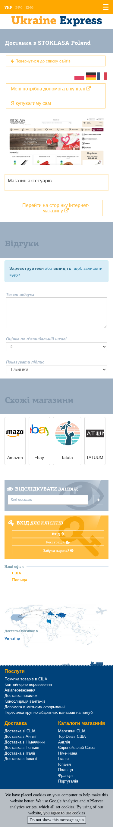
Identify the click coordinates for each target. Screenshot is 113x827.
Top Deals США (72, 736)
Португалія (68, 781)
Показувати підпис (25, 362)
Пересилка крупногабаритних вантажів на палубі (49, 712)
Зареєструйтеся (26, 268)
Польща (19, 579)
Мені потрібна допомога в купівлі (48, 88)
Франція (65, 775)
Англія (64, 742)
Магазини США (72, 731)
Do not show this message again (57, 820)
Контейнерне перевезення (28, 684)
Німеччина (67, 753)
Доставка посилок (21, 695)
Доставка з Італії (20, 753)
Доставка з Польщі (22, 747)
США (16, 573)
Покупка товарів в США (26, 679)
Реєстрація (56, 542)
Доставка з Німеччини (25, 742)
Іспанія (64, 764)
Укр (8, 7)
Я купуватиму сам (31, 102)
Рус (18, 7)
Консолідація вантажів (25, 701)
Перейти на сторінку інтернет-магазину (55, 208)
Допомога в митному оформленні (35, 707)
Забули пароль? (56, 550)
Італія (63, 758)
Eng (29, 7)
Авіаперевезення (20, 690)
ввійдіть (62, 268)
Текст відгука (20, 294)
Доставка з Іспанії (21, 758)
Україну (12, 638)
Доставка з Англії (20, 736)
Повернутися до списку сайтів (42, 61)
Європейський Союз (76, 747)
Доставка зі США (20, 731)
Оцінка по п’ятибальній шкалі (36, 339)
